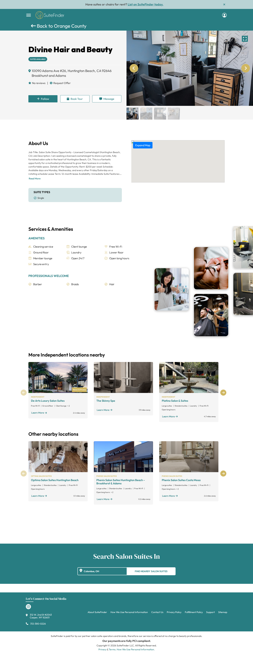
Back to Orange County (61, 26)
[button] (132, 114)
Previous (24, 393)
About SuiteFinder (97, 612)
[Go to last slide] (134, 68)
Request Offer (62, 83)
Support (210, 612)
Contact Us (157, 612)
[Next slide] (245, 68)
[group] (189, 68)
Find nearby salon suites (151, 571)
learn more (37, 412)
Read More (34, 178)
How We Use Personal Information (129, 612)
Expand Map (142, 145)
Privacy (102, 649)
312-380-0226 (38, 623)
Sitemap (222, 612)
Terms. (112, 649)
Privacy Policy (174, 612)
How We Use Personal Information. (136, 649)
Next (223, 393)
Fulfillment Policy (194, 612)
